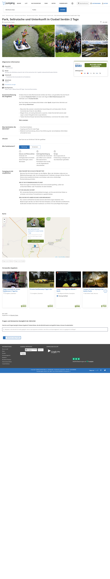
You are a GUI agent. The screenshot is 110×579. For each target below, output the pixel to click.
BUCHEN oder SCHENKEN (95, 65)
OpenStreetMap (62, 257)
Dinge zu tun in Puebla (20, 261)
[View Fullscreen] (4, 225)
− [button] (4, 222)
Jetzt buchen (36, 241)
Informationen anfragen (10, 84)
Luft (26, 3)
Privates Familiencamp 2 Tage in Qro (41, 289)
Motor (53, 3)
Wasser (19, 3)
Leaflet (56, 257)
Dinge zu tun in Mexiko (8, 261)
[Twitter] (105, 370)
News (3, 351)
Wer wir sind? (5, 349)
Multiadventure (35, 3)
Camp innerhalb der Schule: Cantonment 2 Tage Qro (11, 290)
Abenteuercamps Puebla (13, 337)
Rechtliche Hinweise (6, 359)
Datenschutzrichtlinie (7, 361)
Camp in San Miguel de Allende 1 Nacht (67, 290)
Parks (46, 3)
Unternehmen (96, 3)
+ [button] (4, 219)
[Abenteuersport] (8, 3)
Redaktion (4, 357)
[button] (105, 291)
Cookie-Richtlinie (6, 363)
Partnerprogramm (6, 355)
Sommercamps (63, 3)
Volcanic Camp (14, 315)
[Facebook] (101, 370)
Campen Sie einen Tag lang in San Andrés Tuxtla (93, 290)
